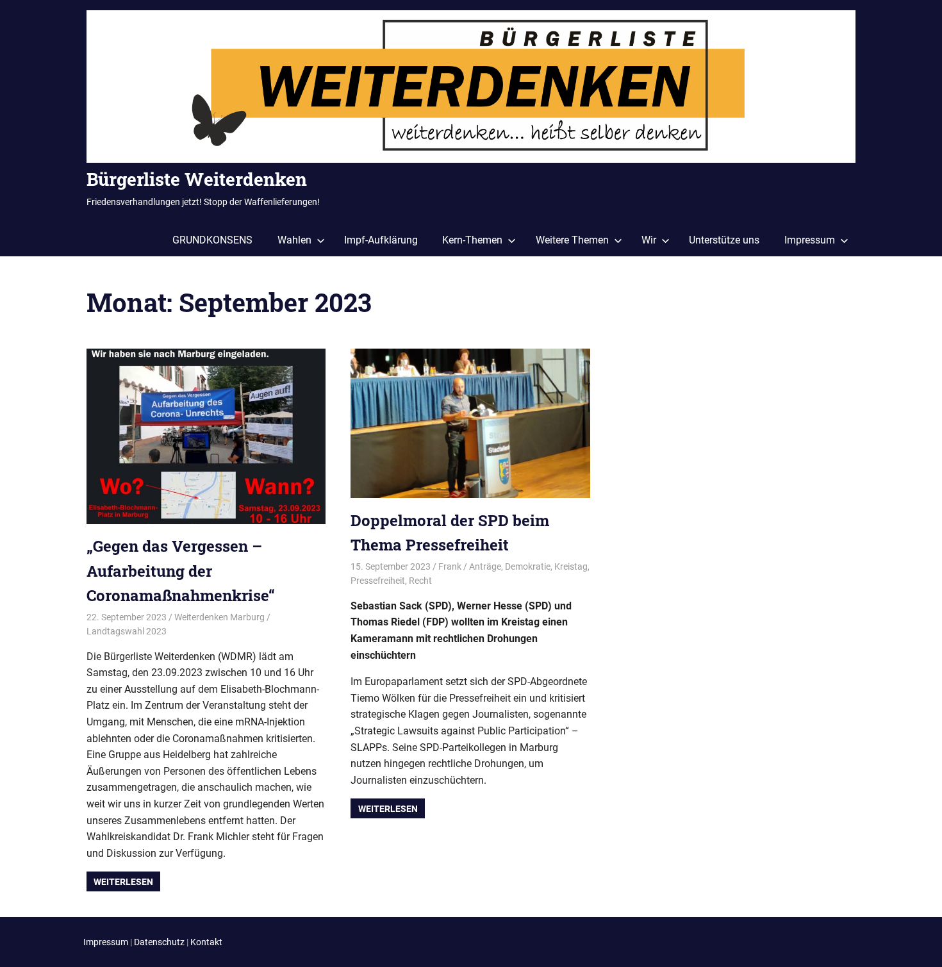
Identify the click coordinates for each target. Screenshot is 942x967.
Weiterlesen (123, 882)
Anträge (485, 566)
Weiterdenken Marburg (219, 617)
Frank (449, 566)
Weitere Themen (572, 240)
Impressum (809, 240)
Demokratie (527, 566)
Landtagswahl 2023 (127, 631)
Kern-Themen (472, 240)
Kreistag (571, 566)
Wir (648, 240)
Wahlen (294, 240)
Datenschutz (159, 942)
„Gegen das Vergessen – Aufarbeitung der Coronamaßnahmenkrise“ (181, 571)
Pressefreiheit (378, 580)
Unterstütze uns (724, 240)
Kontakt (206, 942)
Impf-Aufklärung (381, 240)
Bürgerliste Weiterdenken (197, 179)
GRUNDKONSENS (212, 240)
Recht (420, 580)
